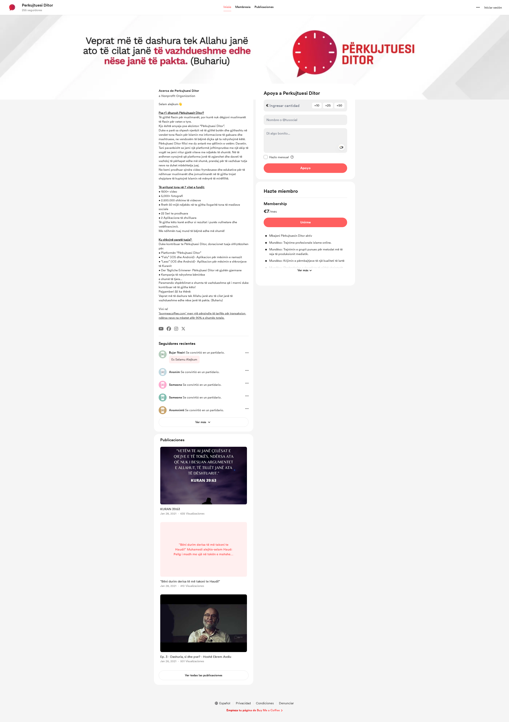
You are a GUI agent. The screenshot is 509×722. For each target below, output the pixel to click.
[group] (305, 237)
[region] (305, 131)
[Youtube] (161, 328)
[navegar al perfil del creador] (12, 7)
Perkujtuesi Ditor (37, 5)
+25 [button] (328, 105)
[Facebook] (169, 329)
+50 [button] (339, 105)
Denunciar (286, 703)
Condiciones (265, 703)
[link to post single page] (204, 481)
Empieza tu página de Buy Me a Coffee (253, 710)
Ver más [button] (302, 270)
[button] (227, 7)
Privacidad (243, 703)
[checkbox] (276, 157)
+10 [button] (316, 105)
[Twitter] (183, 329)
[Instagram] (176, 329)
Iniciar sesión (493, 7)
